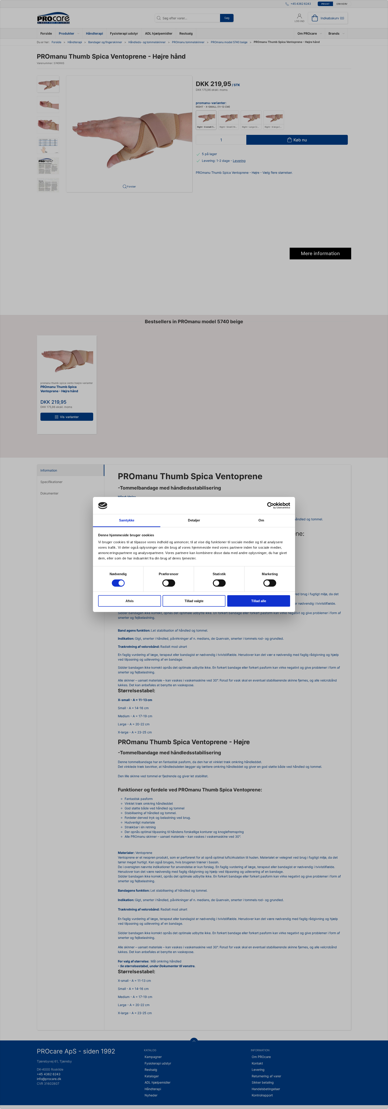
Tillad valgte (194, 601)
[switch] (168, 583)
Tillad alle (258, 601)
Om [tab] (261, 520)
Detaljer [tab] (194, 520)
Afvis (130, 601)
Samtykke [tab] (126, 520)
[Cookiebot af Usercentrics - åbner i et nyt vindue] (270, 505)
